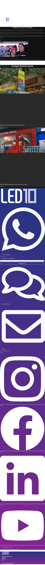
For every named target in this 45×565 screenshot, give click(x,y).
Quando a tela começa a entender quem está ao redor (12, 125)
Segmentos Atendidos (7, 556)
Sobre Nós (4, 557)
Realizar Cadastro (22, 263)
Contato (4, 558)
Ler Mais (1, 126)
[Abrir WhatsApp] (42, 562)
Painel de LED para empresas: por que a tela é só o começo (13, 184)
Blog (3, 560)
